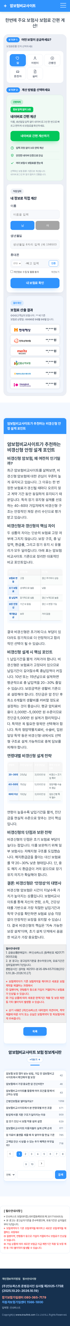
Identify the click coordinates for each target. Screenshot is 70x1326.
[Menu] (63, 6)
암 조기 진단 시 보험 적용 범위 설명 (24, 1121)
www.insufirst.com (25, 1314)
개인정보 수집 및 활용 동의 (26, 271)
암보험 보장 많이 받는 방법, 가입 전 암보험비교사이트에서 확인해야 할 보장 (30, 1075)
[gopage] (41, 1164)
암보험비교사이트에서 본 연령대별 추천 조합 (29, 1107)
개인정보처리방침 (11, 1278)
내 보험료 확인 (35, 283)
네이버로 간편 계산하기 (35, 136)
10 (32, 1164)
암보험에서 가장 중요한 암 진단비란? (25, 1083)
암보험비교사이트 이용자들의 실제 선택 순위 (29, 1128)
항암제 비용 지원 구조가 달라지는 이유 (26, 1114)
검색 (60, 1174)
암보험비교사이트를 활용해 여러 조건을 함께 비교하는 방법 (30, 1092)
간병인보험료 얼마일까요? (19, 1101)
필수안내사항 (29, 1278)
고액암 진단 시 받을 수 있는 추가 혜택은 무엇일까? (30, 1143)
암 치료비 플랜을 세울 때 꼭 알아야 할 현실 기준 (30, 1134)
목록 (35, 1031)
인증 (53, 263)
